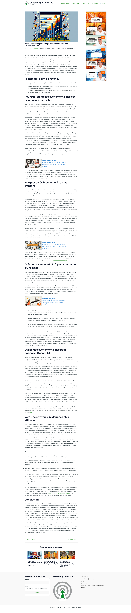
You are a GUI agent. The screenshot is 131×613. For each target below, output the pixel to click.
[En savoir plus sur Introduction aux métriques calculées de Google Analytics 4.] (51, 555)
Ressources (86, 3)
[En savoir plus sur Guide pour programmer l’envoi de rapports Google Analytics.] (34, 555)
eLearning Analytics (41, 2)
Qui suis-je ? (84, 576)
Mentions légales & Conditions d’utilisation (92, 585)
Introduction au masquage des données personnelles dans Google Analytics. (67, 564)
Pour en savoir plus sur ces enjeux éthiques (58, 493)
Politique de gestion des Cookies (89, 578)
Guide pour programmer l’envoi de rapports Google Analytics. (34, 563)
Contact (83, 587)
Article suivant (73, 539)
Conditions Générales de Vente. (89, 580)
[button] (69, 3)
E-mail (27, 579)
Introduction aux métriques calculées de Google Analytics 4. (51, 562)
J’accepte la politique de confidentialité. (36, 588)
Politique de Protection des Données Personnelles (90, 582)
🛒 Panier (102, 3)
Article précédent (30, 539)
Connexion (95, 3)
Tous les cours (65, 3)
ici (46, 345)
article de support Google (60, 260)
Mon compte (75, 3)
